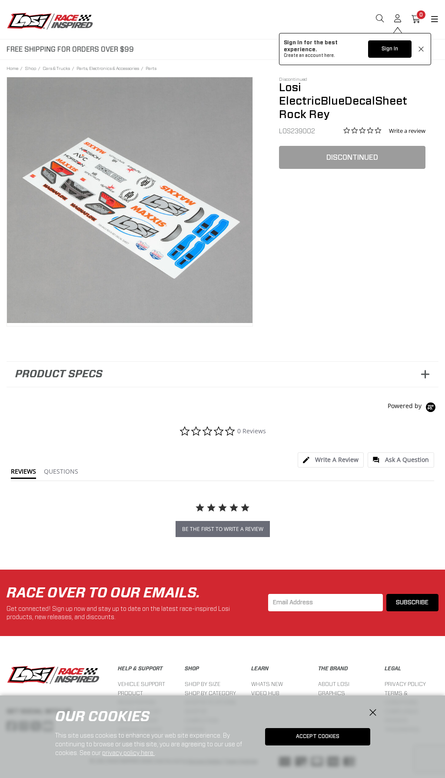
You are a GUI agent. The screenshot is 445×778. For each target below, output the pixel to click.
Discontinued (352, 157)
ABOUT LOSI (333, 684)
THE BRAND (333, 668)
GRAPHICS (331, 693)
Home (12, 68)
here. (329, 55)
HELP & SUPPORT (140, 668)
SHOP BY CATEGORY (210, 693)
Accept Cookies (317, 736)
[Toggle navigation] (429, 19)
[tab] (331, 460)
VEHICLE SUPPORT (141, 684)
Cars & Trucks (56, 68)
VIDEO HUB (265, 693)
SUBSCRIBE (412, 603)
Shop (30, 68)
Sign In (390, 48)
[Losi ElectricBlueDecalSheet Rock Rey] (130, 200)
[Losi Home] (50, 21)
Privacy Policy (405, 684)
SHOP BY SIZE (202, 684)
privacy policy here (128, 752)
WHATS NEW (267, 684)
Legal (393, 668)
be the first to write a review (222, 529)
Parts (151, 68)
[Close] (373, 713)
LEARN (260, 668)
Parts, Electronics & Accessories (107, 68)
